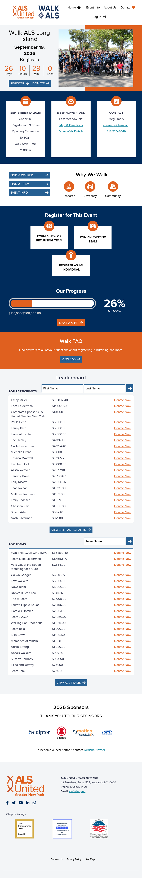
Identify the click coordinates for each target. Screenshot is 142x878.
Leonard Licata (21, 434)
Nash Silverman (21, 518)
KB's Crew (18, 635)
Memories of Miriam (24, 641)
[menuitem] (129, 8)
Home (72, 7)
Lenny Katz (18, 428)
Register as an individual (71, 267)
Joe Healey (18, 440)
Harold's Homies (22, 611)
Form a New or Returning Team (49, 238)
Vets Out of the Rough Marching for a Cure (26, 567)
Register (17, 83)
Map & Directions (71, 125)
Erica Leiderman (22, 406)
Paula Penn (18, 422)
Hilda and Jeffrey (22, 665)
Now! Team (18, 587)
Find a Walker (21, 175)
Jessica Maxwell (22, 458)
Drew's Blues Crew (23, 593)
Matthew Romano (22, 494)
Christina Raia (20, 506)
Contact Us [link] (57, 859)
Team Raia (18, 629)
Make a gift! (68, 322)
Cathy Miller (19, 400)
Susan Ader (19, 512)
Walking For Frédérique (27, 623)
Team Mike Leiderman (26, 559)
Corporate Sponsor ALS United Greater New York (28, 414)
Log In (97, 17)
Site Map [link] (90, 859)
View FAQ (69, 359)
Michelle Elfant (21, 452)
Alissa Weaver (20, 470)
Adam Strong (20, 647)
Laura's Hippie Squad (25, 605)
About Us (110, 7)
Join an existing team (92, 239)
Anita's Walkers (21, 653)
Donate (125, 7)
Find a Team (19, 184)
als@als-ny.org (77, 791)
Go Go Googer (21, 575)
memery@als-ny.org (116, 125)
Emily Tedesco (20, 500)
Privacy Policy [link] (74, 859)
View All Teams (69, 682)
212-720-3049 (116, 131)
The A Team (19, 599)
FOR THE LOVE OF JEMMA (29, 553)
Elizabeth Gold (20, 464)
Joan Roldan (19, 488)
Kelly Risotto (19, 482)
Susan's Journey (22, 659)
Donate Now (122, 400)
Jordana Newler (94, 750)
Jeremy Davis (20, 476)
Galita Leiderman (22, 446)
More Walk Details (71, 131)
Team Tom (18, 671)
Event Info (93, 7)
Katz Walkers (19, 581)
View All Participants (68, 530)
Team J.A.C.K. (20, 617)
